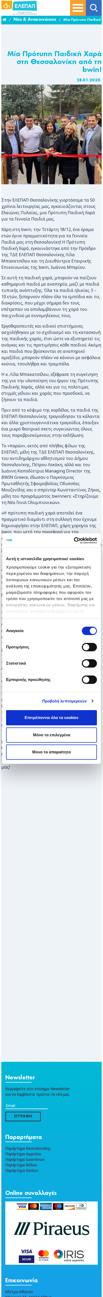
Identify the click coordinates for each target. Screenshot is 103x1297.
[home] (4, 20)
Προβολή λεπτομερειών (64, 701)
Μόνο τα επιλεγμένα (51, 735)
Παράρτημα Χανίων (21, 1170)
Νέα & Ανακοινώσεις (34, 20)
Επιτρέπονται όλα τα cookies (51, 717)
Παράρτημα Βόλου (21, 1164)
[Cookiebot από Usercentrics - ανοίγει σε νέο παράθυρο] (74, 540)
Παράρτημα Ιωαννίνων (25, 1159)
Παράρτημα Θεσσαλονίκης (28, 1148)
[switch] (89, 647)
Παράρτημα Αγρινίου (23, 1153)
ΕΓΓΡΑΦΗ (23, 1116)
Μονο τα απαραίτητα (51, 752)
